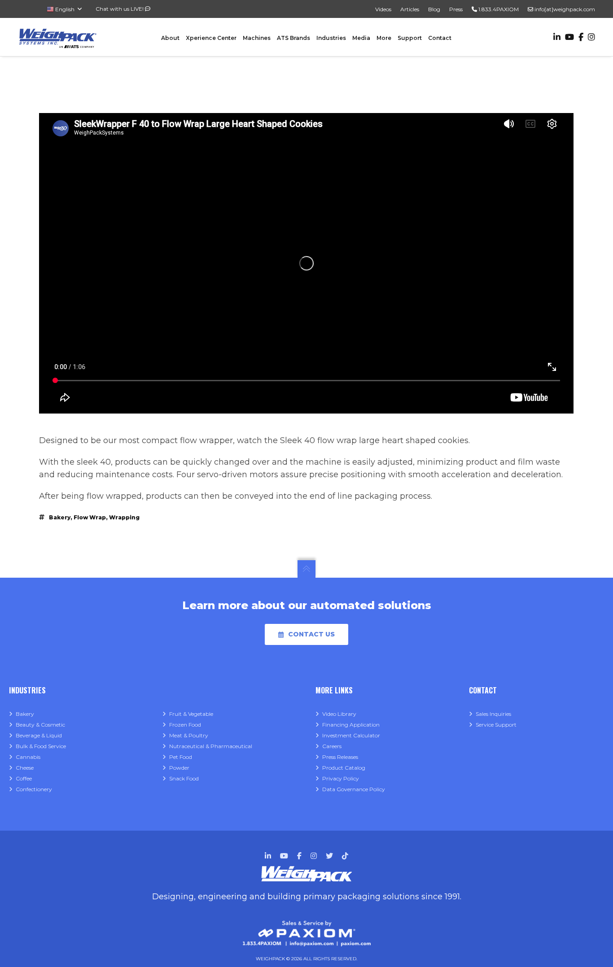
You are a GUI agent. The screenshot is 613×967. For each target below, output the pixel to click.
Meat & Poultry (188, 735)
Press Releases (340, 757)
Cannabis (28, 757)
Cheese (25, 767)
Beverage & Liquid (39, 735)
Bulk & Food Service (41, 746)
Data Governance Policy (353, 789)
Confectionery (34, 789)
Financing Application (351, 724)
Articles (409, 9)
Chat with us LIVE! (120, 8)
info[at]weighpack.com (564, 9)
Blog (434, 9)
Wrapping (124, 517)
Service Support (496, 724)
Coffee (24, 778)
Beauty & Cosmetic (40, 724)
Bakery (59, 517)
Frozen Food (185, 724)
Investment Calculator (351, 735)
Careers (332, 746)
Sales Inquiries (493, 713)
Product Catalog (343, 767)
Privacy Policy (340, 778)
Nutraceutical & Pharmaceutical (210, 746)
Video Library (339, 713)
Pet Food (180, 757)
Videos (383, 9)
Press (456, 9)
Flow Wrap (90, 517)
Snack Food (184, 778)
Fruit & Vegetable (191, 713)
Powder (179, 767)
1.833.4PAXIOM (498, 9)
